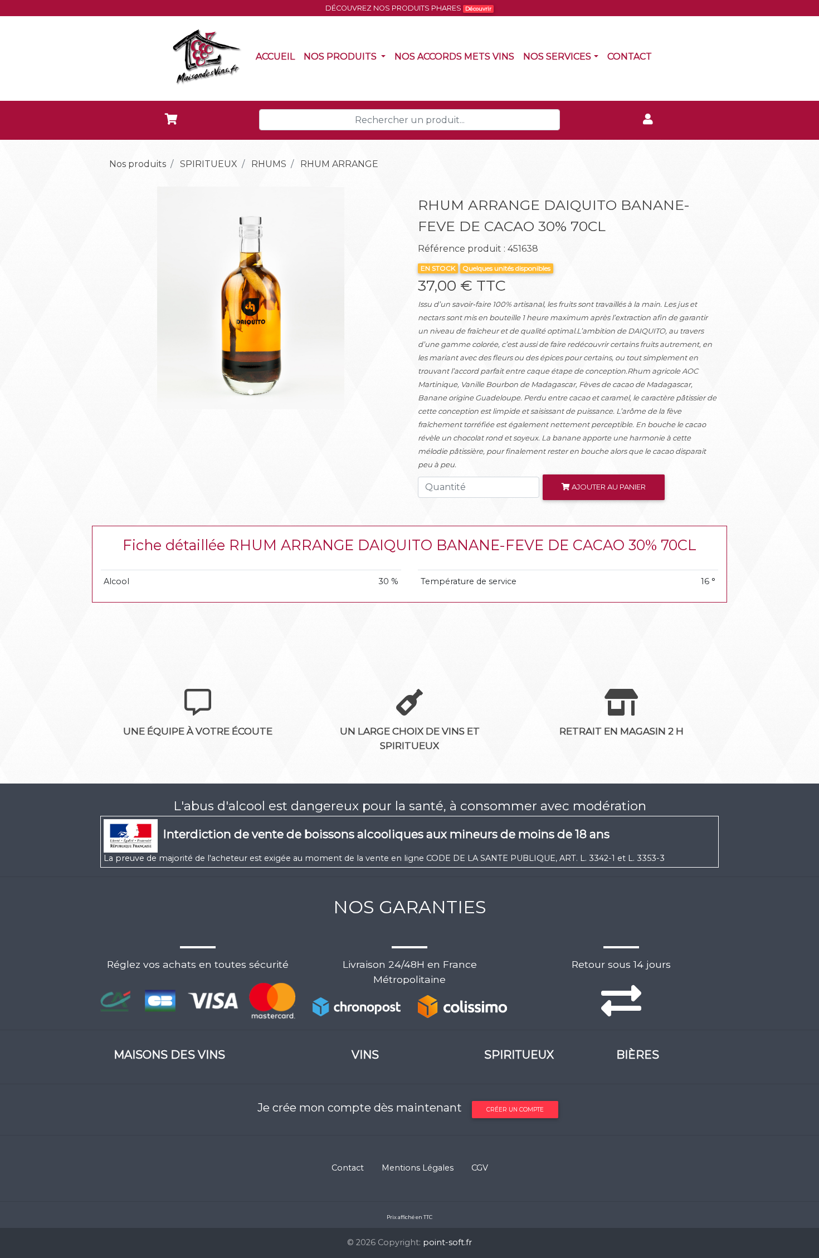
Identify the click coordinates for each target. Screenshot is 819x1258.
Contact (631, 56)
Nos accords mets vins (456, 56)
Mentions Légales (418, 1168)
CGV (479, 1168)
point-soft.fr (447, 1242)
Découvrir (478, 9)
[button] (122, 298)
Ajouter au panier (608, 486)
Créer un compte (515, 1109)
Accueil (277, 56)
